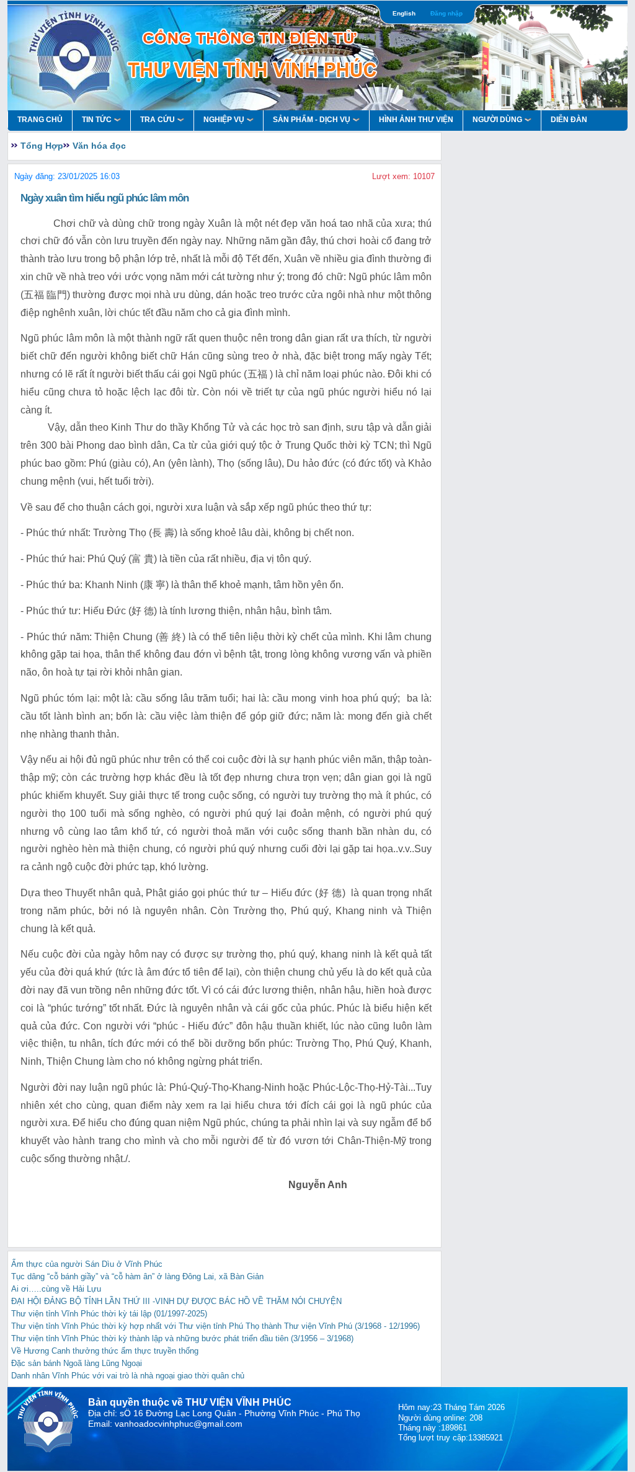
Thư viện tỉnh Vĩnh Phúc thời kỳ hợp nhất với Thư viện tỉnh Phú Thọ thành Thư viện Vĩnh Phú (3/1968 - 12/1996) (215, 1326)
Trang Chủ (40, 119)
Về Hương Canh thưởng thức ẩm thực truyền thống (104, 1350)
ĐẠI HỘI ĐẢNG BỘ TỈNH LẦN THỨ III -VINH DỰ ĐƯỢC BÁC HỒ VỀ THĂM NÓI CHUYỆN (176, 1301)
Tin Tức (97, 119)
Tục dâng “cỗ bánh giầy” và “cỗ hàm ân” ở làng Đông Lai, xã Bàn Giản (137, 1276)
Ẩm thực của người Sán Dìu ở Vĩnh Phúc (86, 1264)
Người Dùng (497, 119)
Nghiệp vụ (223, 119)
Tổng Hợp (41, 146)
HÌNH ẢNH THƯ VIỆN (416, 119)
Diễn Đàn (569, 119)
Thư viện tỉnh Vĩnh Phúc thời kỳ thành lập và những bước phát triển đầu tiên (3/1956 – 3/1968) (182, 1338)
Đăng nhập (446, 13)
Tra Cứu (157, 119)
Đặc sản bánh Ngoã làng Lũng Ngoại (76, 1363)
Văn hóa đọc (99, 146)
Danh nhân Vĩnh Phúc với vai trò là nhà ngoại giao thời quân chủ (127, 1375)
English (404, 13)
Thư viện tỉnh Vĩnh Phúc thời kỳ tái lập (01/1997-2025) (109, 1313)
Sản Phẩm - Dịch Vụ (311, 119)
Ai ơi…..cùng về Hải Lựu (56, 1289)
